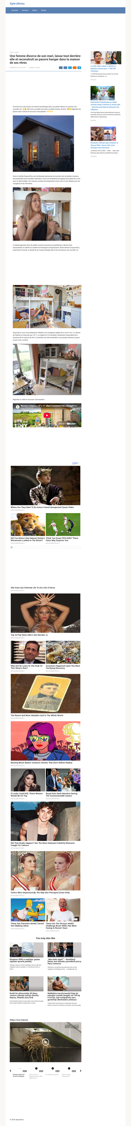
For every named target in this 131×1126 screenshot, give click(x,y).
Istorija (43, 10)
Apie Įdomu (17, 3)
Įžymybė (15, 10)
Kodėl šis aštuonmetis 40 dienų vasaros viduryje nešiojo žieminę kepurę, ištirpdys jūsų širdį (24, 995)
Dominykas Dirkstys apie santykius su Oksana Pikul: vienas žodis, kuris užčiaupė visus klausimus (104, 145)
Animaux (25, 10)
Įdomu (34, 10)
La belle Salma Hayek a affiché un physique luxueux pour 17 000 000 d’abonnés (103, 68)
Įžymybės (94, 156)
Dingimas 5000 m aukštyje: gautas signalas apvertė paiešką (25, 960)
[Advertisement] (65, 31)
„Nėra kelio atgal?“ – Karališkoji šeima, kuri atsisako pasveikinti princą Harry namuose (64, 961)
